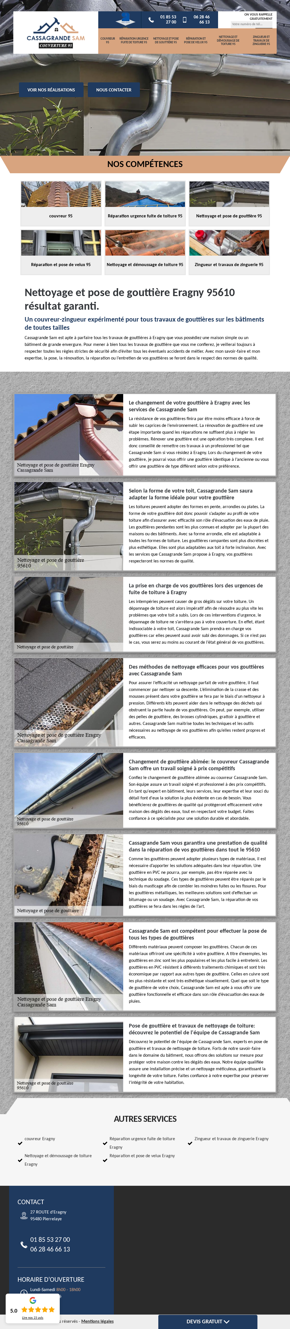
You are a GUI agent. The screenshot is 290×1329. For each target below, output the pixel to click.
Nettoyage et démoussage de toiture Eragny (58, 1160)
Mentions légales (97, 1321)
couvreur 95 (108, 40)
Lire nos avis (32, 1318)
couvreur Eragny (40, 1139)
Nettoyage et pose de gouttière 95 (166, 40)
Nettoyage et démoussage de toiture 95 (228, 41)
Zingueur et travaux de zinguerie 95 (261, 41)
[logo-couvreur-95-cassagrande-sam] (55, 32)
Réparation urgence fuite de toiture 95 (134, 40)
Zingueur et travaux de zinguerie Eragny (231, 1139)
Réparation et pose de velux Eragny (142, 1156)
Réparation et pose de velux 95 (196, 40)
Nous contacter (113, 90)
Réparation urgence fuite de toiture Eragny (142, 1143)
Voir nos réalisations (51, 90)
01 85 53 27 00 (168, 20)
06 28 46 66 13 (202, 20)
